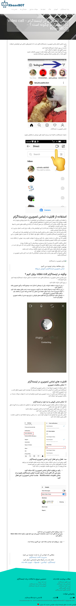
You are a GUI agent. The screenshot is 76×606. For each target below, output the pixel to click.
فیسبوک (36, 562)
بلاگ (49, 9)
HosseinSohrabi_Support (50, 600)
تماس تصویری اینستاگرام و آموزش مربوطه (49, 268)
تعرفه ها (43, 9)
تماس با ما (14, 9)
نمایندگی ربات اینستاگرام (64, 584)
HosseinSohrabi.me (25, 600)
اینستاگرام (51, 562)
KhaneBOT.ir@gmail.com (66, 600)
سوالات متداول (33, 9)
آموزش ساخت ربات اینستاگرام (37, 584)
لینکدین (43, 562)
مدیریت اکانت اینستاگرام (38, 557)
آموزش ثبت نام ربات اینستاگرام (37, 586)
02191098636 (37, 600)
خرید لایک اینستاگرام (65, 586)
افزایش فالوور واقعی (65, 588)
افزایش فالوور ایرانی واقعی (63, 590)
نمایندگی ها (23, 9)
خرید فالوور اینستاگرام (64, 582)
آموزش (56, 9)
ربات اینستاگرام (65, 9)
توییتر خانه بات (26, 562)
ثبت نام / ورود (42, 582)
